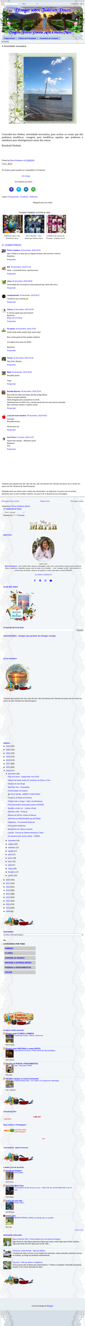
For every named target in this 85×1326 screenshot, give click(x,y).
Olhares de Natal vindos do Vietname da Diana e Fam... (29, 780)
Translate (21, 515)
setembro (12, 847)
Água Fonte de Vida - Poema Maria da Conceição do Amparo (37, 1239)
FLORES (9, 953)
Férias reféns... (19, 1203)
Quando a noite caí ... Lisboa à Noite (22, 808)
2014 (8, 894)
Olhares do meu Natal (16, 784)
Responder (11, 260)
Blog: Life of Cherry (14, 318)
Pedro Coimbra (13, 250)
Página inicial (44, 501)
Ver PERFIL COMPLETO (43, 575)
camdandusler (13, 295)
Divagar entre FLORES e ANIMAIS (20, 1034)
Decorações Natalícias (17, 826)
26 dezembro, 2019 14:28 (26, 329)
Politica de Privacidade (27, 38)
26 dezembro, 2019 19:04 (22, 372)
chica (9, 281)
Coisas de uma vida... (14, 1201)
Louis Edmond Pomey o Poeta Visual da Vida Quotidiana (34, 1050)
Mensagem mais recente (10, 501)
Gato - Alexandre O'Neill (23, 1065)
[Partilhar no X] (7, 164)
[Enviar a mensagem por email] (3, 164)
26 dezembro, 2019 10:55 (24, 309)
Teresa (10, 358)
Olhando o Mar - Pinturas (17, 812)
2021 (8, 764)
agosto (11, 851)
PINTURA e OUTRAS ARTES (18, 963)
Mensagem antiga (77, 501)
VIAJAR (8, 972)
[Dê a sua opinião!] (5, 164)
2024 (8, 753)
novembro (12, 841)
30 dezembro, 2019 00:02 (37, 416)
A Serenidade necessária (18, 791)
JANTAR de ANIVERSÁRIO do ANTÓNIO (24, 819)
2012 (8, 901)
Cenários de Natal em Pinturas (20, 798)
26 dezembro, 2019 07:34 (21, 267)
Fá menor (11, 329)
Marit (9, 372)
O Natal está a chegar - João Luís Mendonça (25, 801)
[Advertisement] (43, 723)
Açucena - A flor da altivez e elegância (27, 1262)
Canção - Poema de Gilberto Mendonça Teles (25, 833)
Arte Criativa (18, 1173)
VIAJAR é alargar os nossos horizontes (22, 1079)
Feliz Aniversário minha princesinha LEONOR (26, 805)
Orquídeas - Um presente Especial (21, 822)
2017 (8, 883)
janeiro (11, 875)
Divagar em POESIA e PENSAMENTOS (22, 1064)
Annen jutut (10, 1216)
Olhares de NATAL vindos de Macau (22, 815)
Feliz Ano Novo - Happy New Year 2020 (23, 777)
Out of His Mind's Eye (15, 1186)
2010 (8, 908)
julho (10, 854)
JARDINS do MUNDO (15, 958)
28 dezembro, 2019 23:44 (31, 391)
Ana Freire (11, 437)
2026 (8, 746)
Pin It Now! (26, 176)
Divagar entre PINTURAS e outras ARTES (23, 1049)
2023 (8, 757)
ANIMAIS (9, 948)
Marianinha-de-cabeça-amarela (20, 829)
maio (10, 861)
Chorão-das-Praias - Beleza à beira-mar (28, 1035)
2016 (8, 887)
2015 (8, 890)
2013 (8, 897)
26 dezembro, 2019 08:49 (22, 281)
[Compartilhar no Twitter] (18, 189)
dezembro (12, 774)
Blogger (50, 1306)
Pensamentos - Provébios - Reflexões (23, 197)
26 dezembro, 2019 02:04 (30, 250)
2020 (8, 767)
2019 (8, 771)
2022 (8, 760)
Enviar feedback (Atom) (21, 506)
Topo (81, 1322)
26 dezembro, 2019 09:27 (30, 295)
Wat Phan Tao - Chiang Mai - (19, 787)
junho (10, 858)
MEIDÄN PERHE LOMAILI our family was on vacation (34, 1218)
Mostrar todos (79, 1230)
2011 (8, 904)
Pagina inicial (9, 38)
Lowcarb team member (16, 416)
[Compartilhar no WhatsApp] (33, 189)
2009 (8, 911)
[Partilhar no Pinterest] (11, 164)
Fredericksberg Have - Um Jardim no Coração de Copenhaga (36, 1081)
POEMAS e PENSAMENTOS (18, 967)
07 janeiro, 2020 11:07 (25, 437)
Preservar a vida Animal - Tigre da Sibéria (29, 1251)
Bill (8, 267)
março (10, 869)
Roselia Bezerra (13, 391)
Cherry (10, 309)
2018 (8, 880)
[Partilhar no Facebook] (9, 164)
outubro (11, 844)
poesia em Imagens (14, 1171)
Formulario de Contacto (49, 38)
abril (10, 865)
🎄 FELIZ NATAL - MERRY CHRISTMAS (24, 794)
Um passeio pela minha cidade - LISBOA (24, 836)
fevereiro (11, 872)
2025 (8, 750)
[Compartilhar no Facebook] (11, 189)
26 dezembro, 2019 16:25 (23, 358)
